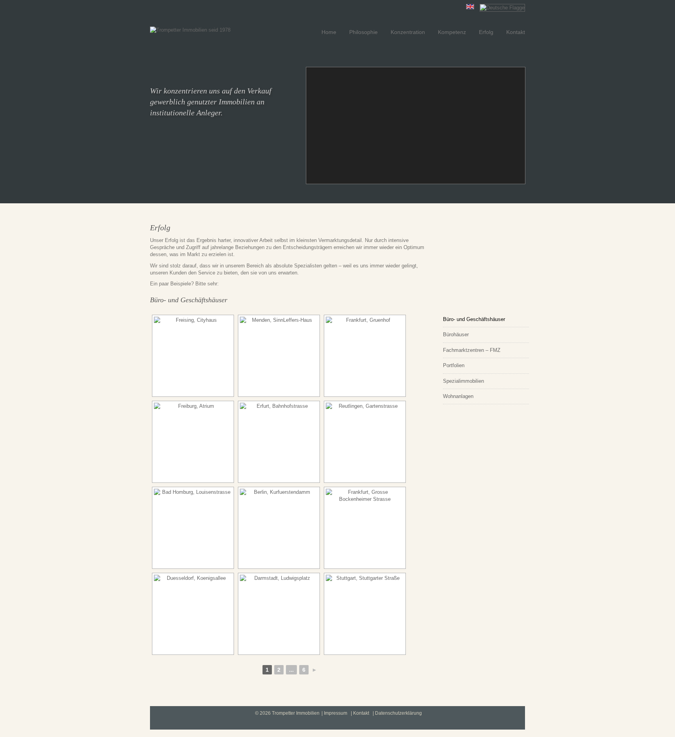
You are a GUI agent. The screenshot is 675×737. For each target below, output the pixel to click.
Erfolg (486, 32)
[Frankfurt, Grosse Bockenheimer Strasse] (365, 528)
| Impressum (334, 713)
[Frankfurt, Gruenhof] (365, 356)
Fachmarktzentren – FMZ (471, 350)
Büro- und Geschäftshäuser (474, 319)
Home (328, 32)
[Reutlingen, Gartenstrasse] (365, 442)
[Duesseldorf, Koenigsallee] (193, 614)
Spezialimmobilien (463, 381)
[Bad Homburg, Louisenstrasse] (193, 528)
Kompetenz (452, 32)
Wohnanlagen (458, 396)
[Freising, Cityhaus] (193, 356)
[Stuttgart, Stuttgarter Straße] (365, 614)
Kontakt (515, 32)
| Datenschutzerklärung (397, 713)
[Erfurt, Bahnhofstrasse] (279, 442)
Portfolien (453, 365)
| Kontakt (360, 713)
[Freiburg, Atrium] (193, 442)
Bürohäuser (456, 334)
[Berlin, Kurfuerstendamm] (279, 528)
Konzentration (408, 32)
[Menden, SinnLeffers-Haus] (279, 356)
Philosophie (363, 32)
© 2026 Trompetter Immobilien (287, 713)
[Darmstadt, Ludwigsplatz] (279, 614)
